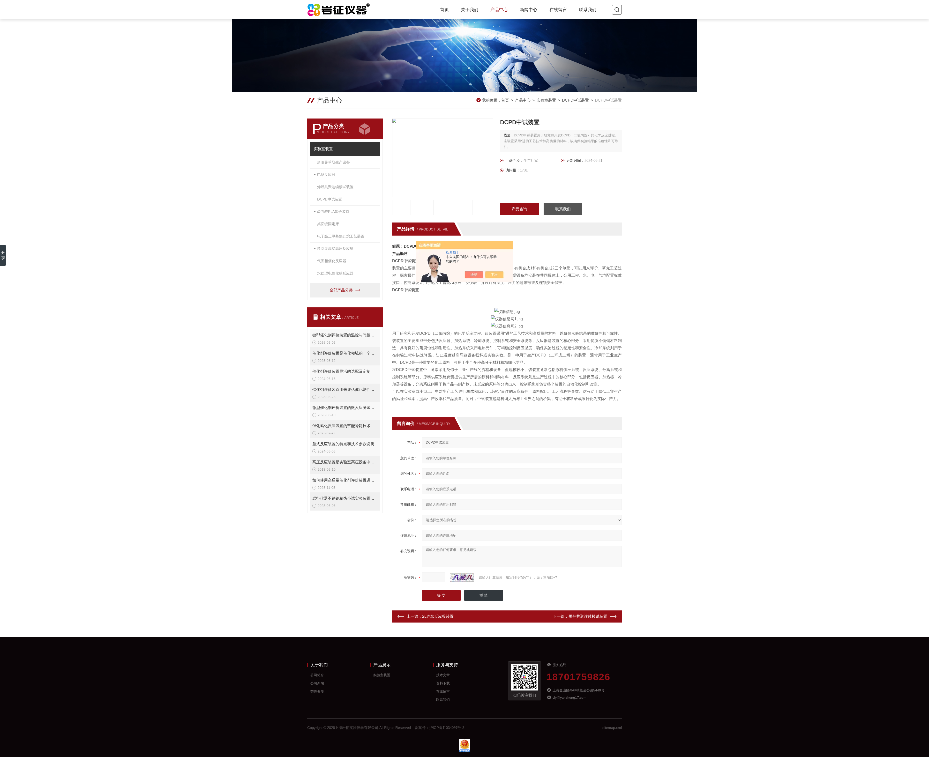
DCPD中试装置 (575, 100)
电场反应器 (326, 174)
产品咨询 (519, 209)
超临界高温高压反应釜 (335, 248)
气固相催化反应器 (331, 261)
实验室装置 (546, 100)
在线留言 (558, 9)
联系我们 (587, 9)
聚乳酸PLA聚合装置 (333, 211)
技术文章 (443, 675)
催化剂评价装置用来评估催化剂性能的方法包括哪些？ (345, 389)
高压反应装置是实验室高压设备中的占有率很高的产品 (345, 462)
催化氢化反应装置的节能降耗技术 (341, 426)
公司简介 (317, 675)
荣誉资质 (317, 691)
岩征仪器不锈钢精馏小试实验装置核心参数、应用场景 (345, 498)
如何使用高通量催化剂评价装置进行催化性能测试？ (345, 480)
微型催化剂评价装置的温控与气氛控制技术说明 (345, 335)
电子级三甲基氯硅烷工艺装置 (340, 236)
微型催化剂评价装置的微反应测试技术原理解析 (345, 408)
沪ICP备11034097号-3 (446, 728)
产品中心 (499, 9)
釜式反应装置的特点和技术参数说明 (343, 444)
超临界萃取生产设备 (333, 162)
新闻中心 (528, 9)
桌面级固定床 (328, 224)
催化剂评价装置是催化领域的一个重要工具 (345, 353)
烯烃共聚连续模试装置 (335, 187)
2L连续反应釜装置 (438, 616)
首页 (444, 9)
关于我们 (469, 9)
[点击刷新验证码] (462, 577)
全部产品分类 (341, 290)
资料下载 (443, 683)
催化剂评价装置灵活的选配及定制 (341, 371)
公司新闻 (317, 683)
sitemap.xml (612, 728)
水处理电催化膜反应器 (335, 273)
